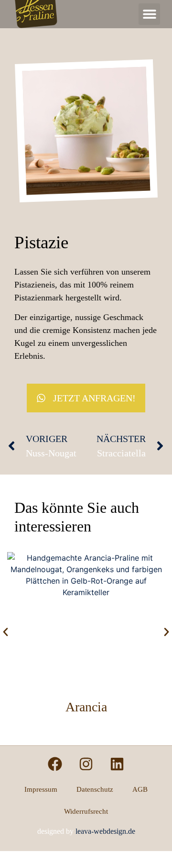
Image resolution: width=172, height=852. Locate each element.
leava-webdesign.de (105, 831)
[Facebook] (55, 764)
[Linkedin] (117, 764)
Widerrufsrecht (86, 811)
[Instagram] (86, 764)
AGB (140, 789)
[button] (149, 14)
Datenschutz (94, 789)
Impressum (40, 789)
